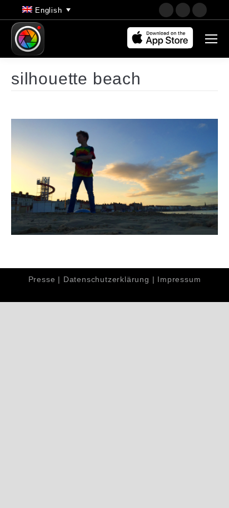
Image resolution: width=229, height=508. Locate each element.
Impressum (179, 279)
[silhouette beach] (114, 177)
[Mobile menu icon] (211, 39)
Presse (42, 279)
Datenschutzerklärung (106, 279)
